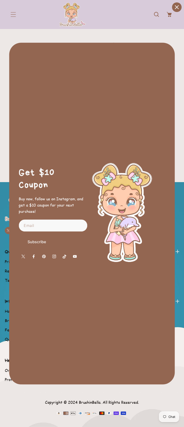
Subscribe (37, 241)
